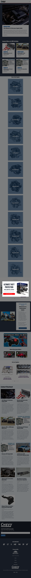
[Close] (28, 280)
